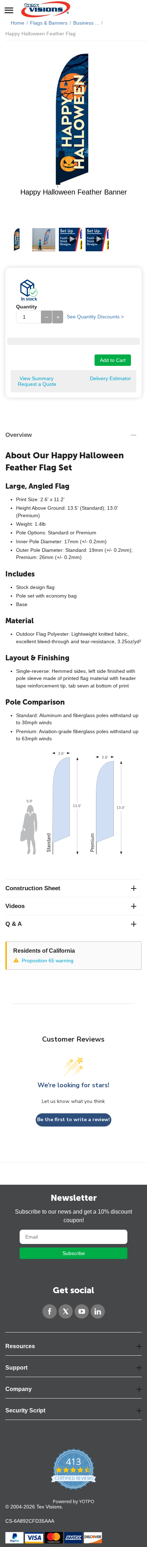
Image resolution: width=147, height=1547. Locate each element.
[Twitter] (66, 1311)
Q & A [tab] (13, 924)
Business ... (86, 23)
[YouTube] (82, 1311)
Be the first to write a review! (73, 1119)
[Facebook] (49, 1311)
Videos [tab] (15, 906)
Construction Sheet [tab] (32, 888)
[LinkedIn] (98, 1311)
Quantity (26, 306)
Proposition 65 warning (48, 960)
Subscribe (73, 1253)
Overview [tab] (18, 435)
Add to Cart (113, 360)
